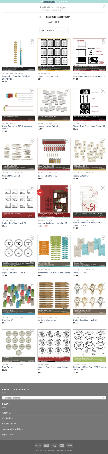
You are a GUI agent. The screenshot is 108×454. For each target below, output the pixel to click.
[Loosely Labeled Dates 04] (54, 104)
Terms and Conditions (12, 429)
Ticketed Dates (79, 272)
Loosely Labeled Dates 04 (48, 126)
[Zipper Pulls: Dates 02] (54, 154)
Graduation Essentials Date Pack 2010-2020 (16, 77)
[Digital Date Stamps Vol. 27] (54, 55)
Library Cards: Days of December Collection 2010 (87, 224)
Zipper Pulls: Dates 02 (47, 176)
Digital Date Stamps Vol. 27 (49, 76)
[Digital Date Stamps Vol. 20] (18, 251)
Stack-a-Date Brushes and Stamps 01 (89, 126)
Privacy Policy (9, 423)
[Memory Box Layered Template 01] (54, 201)
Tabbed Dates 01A (81, 176)
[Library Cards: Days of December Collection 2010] (89, 201)
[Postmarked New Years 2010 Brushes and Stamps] (89, 345)
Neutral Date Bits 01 (11, 176)
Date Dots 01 (8, 367)
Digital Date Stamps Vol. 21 (14, 223)
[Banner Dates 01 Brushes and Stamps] (54, 251)
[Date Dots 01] (18, 345)
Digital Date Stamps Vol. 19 (85, 320)
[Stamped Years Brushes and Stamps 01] (54, 345)
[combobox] (54, 398)
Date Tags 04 (7, 320)
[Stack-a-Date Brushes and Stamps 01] (89, 104)
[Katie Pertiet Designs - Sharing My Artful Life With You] (54, 8)
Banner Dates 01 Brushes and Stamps (54, 272)
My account (8, 434)
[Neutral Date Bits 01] (18, 154)
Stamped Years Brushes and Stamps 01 (53, 368)
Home (41, 17)
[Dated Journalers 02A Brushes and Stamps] (18, 104)
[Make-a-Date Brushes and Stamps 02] (89, 55)
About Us (6, 412)
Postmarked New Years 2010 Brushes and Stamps (89, 368)
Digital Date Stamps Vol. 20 (14, 272)
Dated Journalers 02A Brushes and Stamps (17, 127)
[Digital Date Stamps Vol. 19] (89, 298)
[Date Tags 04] (18, 298)
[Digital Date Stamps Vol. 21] (18, 201)
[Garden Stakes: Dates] (54, 298)
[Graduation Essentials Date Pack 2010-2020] (18, 55)
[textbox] (53, 398)
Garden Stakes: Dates (47, 320)
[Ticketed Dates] (89, 251)
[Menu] (3, 7)
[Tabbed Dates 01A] (89, 154)
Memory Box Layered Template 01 (52, 223)
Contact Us (7, 418)
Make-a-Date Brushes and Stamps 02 (89, 76)
